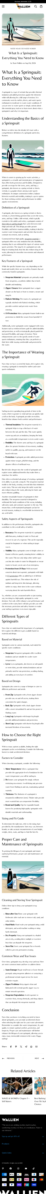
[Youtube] (26, 1168)
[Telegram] (26, 1047)
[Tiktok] (34, 1168)
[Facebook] (10, 1047)
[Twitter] (21, 1047)
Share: (4, 1047)
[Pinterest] (16, 1047)
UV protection (12, 576)
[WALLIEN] (23, 6)
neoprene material (31, 239)
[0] (41, 6)
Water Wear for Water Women (23, 48)
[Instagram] (18, 1168)
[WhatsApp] (31, 1047)
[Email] (36, 1047)
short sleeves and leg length (12, 224)
